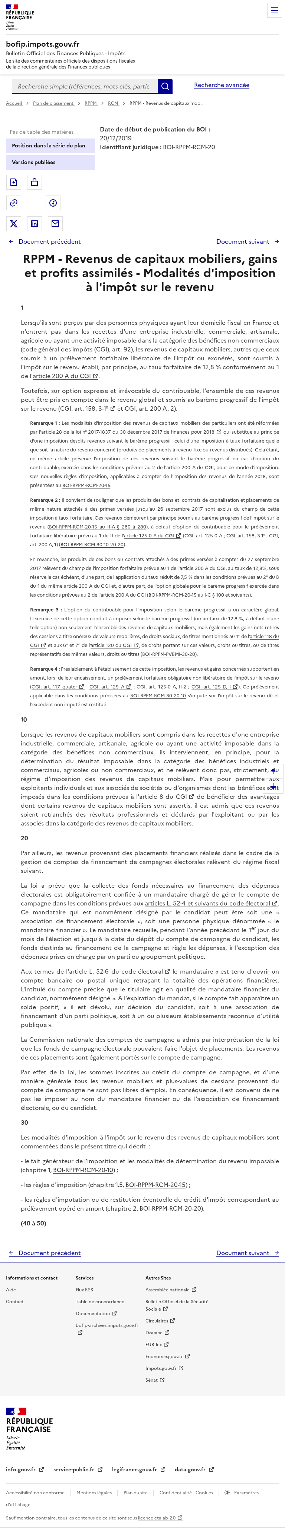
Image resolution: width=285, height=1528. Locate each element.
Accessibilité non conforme (36, 1492)
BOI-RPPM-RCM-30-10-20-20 (92, 544)
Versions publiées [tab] (33, 162)
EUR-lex (153, 1344)
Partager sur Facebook (53, 203)
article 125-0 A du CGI (149, 535)
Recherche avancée (221, 84)
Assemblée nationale (167, 1290)
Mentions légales (94, 1492)
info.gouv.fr (21, 1470)
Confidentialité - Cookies (187, 1492)
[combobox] (85, 86)
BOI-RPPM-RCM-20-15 (86, 485)
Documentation (93, 1313)
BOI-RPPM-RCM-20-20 (170, 1208)
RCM (113, 103)
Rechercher (165, 86)
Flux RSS (84, 1290)
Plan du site (136, 1492)
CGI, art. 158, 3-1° (84, 408)
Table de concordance (100, 1301)
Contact (15, 1301)
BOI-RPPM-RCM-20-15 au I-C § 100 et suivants (198, 594)
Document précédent (49, 241)
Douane (154, 1333)
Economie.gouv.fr (164, 1356)
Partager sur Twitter (13, 223)
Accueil (14, 103)
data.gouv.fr (191, 1470)
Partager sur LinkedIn (34, 223)
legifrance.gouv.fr (135, 1470)
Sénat (151, 1380)
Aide (11, 1290)
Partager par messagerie (55, 223)
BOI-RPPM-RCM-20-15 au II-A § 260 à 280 (97, 526)
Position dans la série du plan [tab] (48, 146)
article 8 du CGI (163, 796)
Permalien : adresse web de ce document (13, 203)
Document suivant (243, 241)
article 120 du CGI (111, 645)
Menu (274, 10)
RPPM (91, 103)
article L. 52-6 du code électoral (116, 971)
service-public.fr (74, 1470)
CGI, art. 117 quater (54, 686)
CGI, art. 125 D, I (211, 686)
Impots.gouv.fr (161, 1368)
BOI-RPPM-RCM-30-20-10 (158, 695)
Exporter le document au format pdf (13, 182)
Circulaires (156, 1321)
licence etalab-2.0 (157, 1518)
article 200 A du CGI (62, 375)
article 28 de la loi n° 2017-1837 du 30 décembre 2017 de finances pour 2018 (127, 432)
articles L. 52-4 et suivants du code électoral (207, 903)
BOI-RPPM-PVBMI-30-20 (168, 654)
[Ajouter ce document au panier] (34, 182)
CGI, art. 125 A (106, 686)
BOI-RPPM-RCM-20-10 (83, 1169)
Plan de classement (53, 103)
